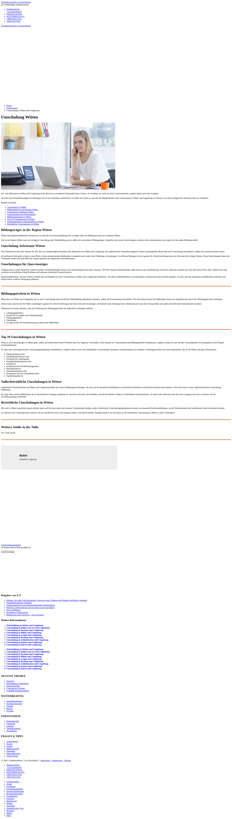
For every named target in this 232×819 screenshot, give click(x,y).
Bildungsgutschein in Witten (19, 217)
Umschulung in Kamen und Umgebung (24, 642)
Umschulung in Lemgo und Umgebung (24, 635)
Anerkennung (12, 741)
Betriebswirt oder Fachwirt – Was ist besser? (25, 615)
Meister (9, 803)
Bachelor (10, 811)
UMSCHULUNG (14, 19)
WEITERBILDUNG (15, 16)
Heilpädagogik (12, 721)
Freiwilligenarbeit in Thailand (19, 603)
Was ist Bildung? (13, 610)
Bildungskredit (12, 749)
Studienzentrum (14, 10)
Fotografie (10, 724)
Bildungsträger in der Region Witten (22, 209)
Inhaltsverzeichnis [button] (8, 202)
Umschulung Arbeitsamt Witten (20, 212)
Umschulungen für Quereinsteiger (21, 214)
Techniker (10, 806)
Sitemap (67, 760)
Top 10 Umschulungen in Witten (21, 219)
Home (9, 106)
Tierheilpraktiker (13, 728)
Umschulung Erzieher (15, 688)
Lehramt (10, 726)
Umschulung (11, 108)
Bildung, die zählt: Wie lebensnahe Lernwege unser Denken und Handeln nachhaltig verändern (46, 600)
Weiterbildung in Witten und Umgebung (24, 625)
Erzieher (10, 711)
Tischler (9, 706)
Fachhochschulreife (14, 789)
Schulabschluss (12, 782)
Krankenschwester (14, 704)
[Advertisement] (81, 46)
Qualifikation (12, 796)
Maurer (9, 708)
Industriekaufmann (14, 701)
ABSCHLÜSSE (13, 21)
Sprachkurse (11, 731)
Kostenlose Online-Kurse (17, 612)
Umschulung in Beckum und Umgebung (24, 637)
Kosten (9, 744)
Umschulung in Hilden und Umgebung (24, 632)
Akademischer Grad (14, 808)
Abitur (9, 784)
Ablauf (9, 746)
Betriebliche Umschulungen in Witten (23, 224)
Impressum (45, 760)
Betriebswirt (11, 801)
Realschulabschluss (14, 794)
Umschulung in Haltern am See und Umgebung (28, 628)
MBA (8, 815)
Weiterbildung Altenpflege (17, 683)
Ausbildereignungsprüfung (17, 691)
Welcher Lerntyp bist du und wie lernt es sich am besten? (30, 607)
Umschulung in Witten (16, 207)
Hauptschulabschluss (15, 791)
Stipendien (10, 751)
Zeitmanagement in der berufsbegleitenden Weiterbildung (30, 605)
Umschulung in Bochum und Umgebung (24, 630)
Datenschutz (57, 760)
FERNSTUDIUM (14, 14)
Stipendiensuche (13, 753)
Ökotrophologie (13, 686)
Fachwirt (10, 681)
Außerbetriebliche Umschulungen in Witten (25, 222)
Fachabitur (10, 786)
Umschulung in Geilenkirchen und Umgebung (27, 640)
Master (9, 813)
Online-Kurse (12, 756)
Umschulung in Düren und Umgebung (23, 645)
